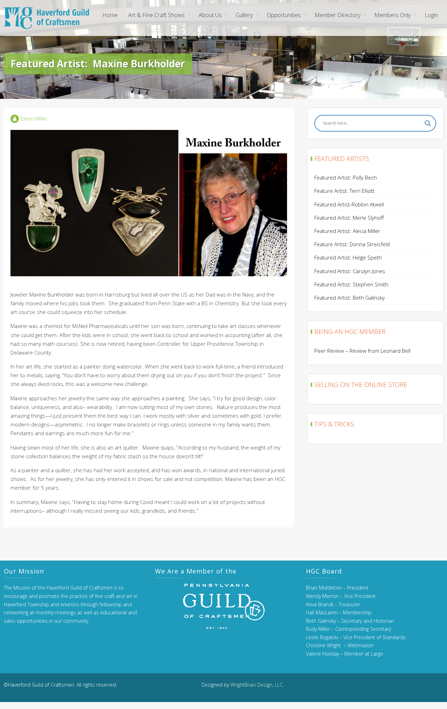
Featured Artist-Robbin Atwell (349, 204)
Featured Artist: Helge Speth (348, 257)
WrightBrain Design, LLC (256, 684)
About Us (210, 15)
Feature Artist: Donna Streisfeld (352, 244)
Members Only (392, 15)
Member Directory (337, 15)
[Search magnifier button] (428, 123)
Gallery (244, 15)
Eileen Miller (34, 118)
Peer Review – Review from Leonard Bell (362, 350)
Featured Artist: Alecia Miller (347, 230)
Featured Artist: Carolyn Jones (349, 271)
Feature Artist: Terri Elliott (344, 190)
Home (110, 15)
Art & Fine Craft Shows (156, 15)
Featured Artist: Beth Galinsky (349, 297)
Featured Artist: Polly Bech (345, 177)
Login (431, 15)
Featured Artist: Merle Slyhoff (349, 217)
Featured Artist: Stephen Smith (351, 284)
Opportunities (284, 15)
